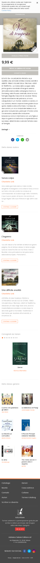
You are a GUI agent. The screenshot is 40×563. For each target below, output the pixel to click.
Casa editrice (28, 488)
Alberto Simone (6, 438)
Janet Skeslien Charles (28, 410)
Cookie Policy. (7, 10)
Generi (25, 483)
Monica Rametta (20, 371)
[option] (20, 357)
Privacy (9, 557)
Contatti (5, 493)
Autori (4, 497)
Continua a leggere (10, 207)
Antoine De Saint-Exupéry (29, 438)
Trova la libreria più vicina (20, 68)
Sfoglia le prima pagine (20, 56)
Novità (4, 488)
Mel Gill (24, 466)
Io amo (4, 460)
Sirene (20, 367)
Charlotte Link (20, 14)
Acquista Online (20, 73)
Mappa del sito (17, 557)
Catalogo (6, 483)
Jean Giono (5, 412)
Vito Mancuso (5, 462)
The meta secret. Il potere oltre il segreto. (29, 462)
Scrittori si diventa (10, 502)
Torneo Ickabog (29, 497)
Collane (25, 493)
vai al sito (20, 529)
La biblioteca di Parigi (30, 408)
